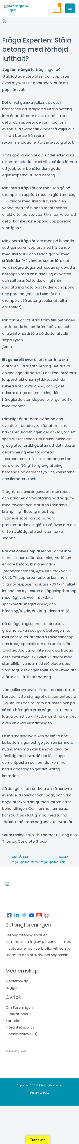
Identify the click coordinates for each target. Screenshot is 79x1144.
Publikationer (17, 1014)
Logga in (13, 987)
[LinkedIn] (16, 915)
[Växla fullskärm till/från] (27, 1110)
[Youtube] (31, 915)
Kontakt (12, 1020)
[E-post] (39, 915)
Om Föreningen (19, 1007)
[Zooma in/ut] (9, 1110)
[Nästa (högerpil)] (27, 1118)
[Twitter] (24, 915)
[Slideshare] (46, 915)
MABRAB (44, 1093)
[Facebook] (9, 915)
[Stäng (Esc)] (64, 1110)
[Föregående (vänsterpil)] (9, 1118)
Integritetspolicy (20, 1027)
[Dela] (45, 1110)
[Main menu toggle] (70, 8)
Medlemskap (16, 981)
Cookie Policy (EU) (21, 1034)
